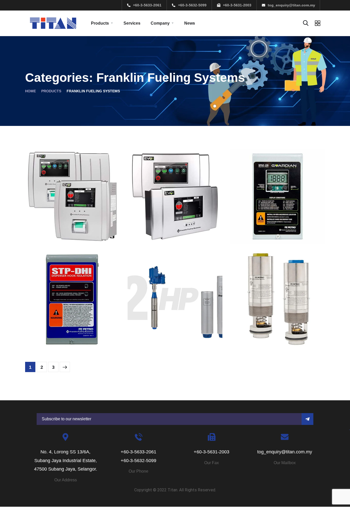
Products (100, 23)
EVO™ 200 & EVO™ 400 (173, 223)
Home (30, 91)
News (189, 23)
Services (131, 23)
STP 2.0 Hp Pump (163, 326)
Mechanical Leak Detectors (264, 322)
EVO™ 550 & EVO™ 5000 (72, 223)
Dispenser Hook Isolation (72, 326)
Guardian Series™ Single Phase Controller (277, 220)
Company (160, 23)
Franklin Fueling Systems (63, 233)
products (51, 91)
